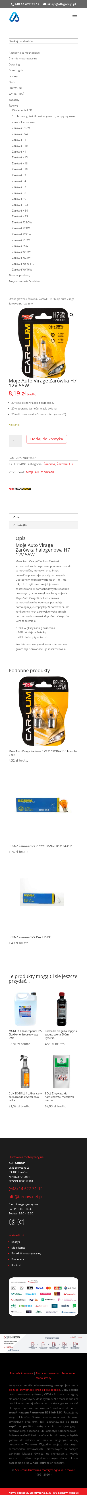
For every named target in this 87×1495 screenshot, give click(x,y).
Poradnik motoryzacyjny (26, 1253)
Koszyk (15, 1242)
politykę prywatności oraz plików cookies (34, 1390)
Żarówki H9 (19, 199)
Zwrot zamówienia (47, 1373)
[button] (72, 315)
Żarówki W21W (21, 258)
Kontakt (16, 1265)
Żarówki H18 (20, 163)
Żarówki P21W (21, 228)
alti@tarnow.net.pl (26, 1196)
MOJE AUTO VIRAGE (40, 472)
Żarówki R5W (20, 246)
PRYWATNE (16, 88)
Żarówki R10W (21, 240)
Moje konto (18, 1247)
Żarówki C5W (20, 134)
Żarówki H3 (19, 175)
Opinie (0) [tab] (20, 525)
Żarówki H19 (20, 169)
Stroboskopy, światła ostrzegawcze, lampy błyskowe (44, 116)
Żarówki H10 (20, 146)
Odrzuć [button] (74, 1493)
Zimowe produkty (19, 275)
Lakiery (13, 76)
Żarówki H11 (20, 151)
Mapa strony (43, 1378)
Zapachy (14, 100)
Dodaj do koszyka (46, 439)
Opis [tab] (16, 517)
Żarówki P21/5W (22, 222)
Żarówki (32, 298)
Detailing (14, 64)
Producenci (18, 1259)
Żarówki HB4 (20, 210)
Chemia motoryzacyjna (23, 58)
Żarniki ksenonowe (23, 122)
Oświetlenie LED (22, 110)
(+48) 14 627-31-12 (26, 1188)
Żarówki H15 (20, 157)
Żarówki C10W (21, 128)
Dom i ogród (16, 70)
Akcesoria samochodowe (24, 53)
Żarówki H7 (45, 298)
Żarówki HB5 (20, 216)
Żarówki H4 (19, 181)
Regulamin (68, 1373)
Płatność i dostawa (21, 1373)
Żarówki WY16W (22, 269)
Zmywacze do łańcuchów (24, 281)
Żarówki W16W (21, 252)
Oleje (12, 82)
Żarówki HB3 (20, 205)
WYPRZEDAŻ (16, 94)
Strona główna (17, 298)
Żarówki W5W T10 (23, 264)
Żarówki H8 (19, 193)
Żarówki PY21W (21, 234)
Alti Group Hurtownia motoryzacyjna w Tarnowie (45, 1470)
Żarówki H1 (19, 140)
